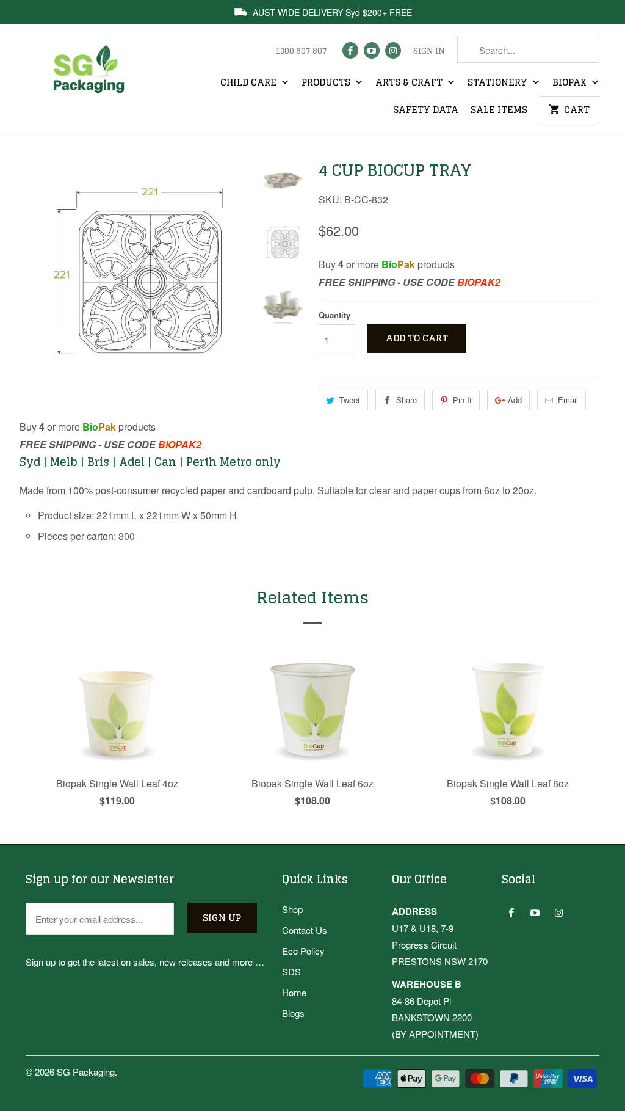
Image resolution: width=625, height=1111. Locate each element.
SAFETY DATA (425, 110)
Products (327, 83)
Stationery (499, 83)
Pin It (462, 400)
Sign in (429, 51)
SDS (291, 971)
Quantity (334, 315)
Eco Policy (303, 950)
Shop (292, 909)
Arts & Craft (410, 83)
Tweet (349, 400)
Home (294, 992)
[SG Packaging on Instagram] (393, 50)
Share (406, 400)
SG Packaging (86, 1071)
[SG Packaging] (93, 78)
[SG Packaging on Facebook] (350, 50)
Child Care (249, 83)
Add (515, 400)
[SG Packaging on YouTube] (372, 50)
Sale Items (499, 110)
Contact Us (304, 929)
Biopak (570, 83)
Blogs (293, 1013)
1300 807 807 (301, 51)
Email (568, 400)
